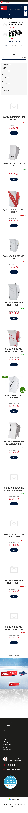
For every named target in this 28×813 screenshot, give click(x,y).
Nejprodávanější (19, 45)
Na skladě (7, 64)
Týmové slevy (6, 730)
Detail (14, 133)
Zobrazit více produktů (13, 41)
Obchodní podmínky (7, 744)
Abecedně (4, 49)
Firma (4, 739)
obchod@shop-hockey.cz (13, 769)
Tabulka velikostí (6, 725)
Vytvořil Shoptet (15, 799)
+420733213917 (11, 765)
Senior (6, 90)
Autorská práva (6, 742)
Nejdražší (11, 45)
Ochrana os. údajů (7, 750)
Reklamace (5, 747)
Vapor (6, 77)
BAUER (6, 71)
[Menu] (4, 8)
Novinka (7, 83)
